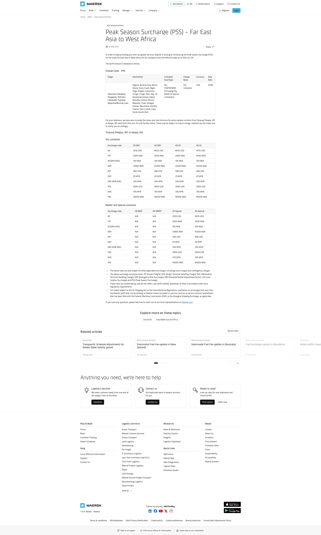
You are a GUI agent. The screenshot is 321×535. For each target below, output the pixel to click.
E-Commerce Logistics (132, 453)
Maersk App (169, 458)
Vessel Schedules (87, 441)
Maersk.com (187, 302)
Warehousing (127, 445)
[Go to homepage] (91, 4)
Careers (208, 429)
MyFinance (168, 454)
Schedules (103, 10)
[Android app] (232, 510)
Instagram (171, 511)
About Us (209, 433)
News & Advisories (172, 429)
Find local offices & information (157, 530)
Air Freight (126, 449)
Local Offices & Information (92, 454)
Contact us (152, 402)
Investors (209, 437)
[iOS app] (232, 504)
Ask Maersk (178, 4)
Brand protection (193, 520)
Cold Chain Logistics (131, 461)
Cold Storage (127, 473)
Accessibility (210, 457)
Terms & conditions (98, 520)
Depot (124, 469)
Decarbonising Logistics (132, 481)
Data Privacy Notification (137, 520)
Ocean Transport (129, 429)
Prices (83, 10)
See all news (232, 331)
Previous (230, 363)
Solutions (98, 402)
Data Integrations (171, 462)
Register (225, 10)
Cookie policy (157, 520)
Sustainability (211, 453)
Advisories (87, 340)
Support (220, 4)
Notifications (202, 3)
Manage (126, 10)
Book (91, 10)
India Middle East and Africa (167, 320)
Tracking (115, 10)
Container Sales (212, 445)
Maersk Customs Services (133, 433)
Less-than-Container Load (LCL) (135, 457)
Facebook (155, 511)
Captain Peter (169, 466)
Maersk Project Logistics (132, 465)
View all (125, 490)
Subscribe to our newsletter (192, 530)
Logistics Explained (172, 441)
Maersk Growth (212, 461)
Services (139, 10)
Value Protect (128, 485)
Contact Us (235, 4)
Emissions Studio (171, 470)
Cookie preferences (174, 520)
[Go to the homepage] (91, 507)
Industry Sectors (171, 433)
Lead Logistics (128, 441)
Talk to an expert (127, 530)
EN (191, 4)
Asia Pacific (147, 320)
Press (207, 449)
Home (83, 17)
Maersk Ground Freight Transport (136, 477)
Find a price (207, 402)
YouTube (161, 511)
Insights (167, 437)
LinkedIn (150, 511)
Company (153, 10)
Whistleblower (116, 520)
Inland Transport (129, 437)
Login (236, 10)
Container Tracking (88, 437)
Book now (222, 402)
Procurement (211, 441)
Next (237, 363)
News (90, 17)
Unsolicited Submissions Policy (217, 520)
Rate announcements (102, 17)
